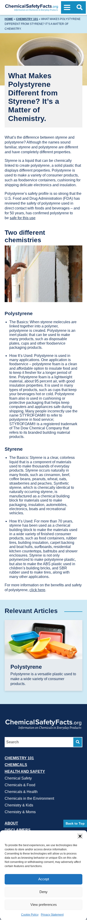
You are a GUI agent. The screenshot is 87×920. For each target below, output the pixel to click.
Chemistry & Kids (19, 805)
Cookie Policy (30, 914)
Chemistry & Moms (20, 812)
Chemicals (16, 765)
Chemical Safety (18, 778)
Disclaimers (18, 830)
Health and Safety (25, 771)
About (11, 823)
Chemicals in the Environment (29, 798)
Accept (43, 879)
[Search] (77, 742)
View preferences (43, 905)
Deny (43, 892)
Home (9, 19)
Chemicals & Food (20, 785)
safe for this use (22, 218)
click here (37, 590)
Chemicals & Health (21, 791)
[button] (80, 836)
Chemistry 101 (27, 19)
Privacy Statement (52, 914)
